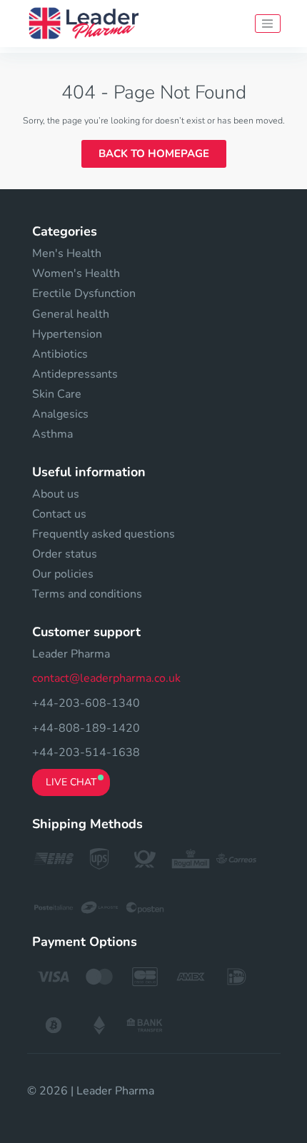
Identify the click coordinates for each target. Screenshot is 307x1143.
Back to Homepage (154, 153)
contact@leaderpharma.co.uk (106, 678)
